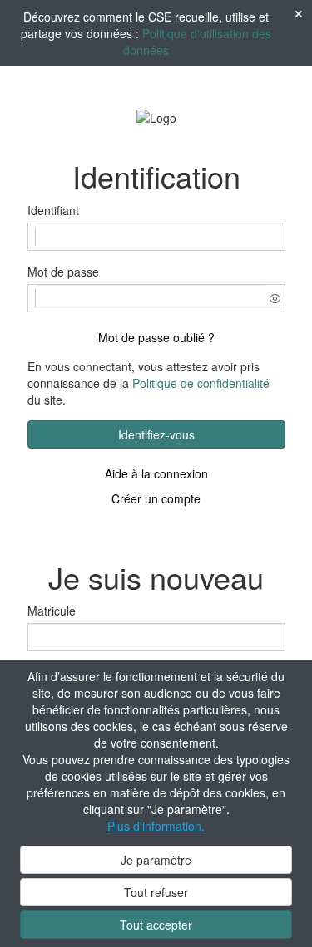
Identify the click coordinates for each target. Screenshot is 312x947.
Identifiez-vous (156, 434)
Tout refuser (156, 892)
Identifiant (53, 210)
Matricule (51, 610)
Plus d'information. (156, 825)
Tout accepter (156, 924)
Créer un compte (156, 498)
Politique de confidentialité (201, 383)
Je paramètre (156, 859)
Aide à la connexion (156, 473)
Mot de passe (63, 271)
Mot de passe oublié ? (156, 337)
